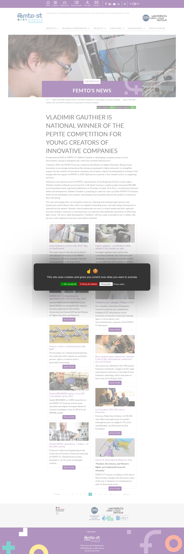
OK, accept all (69, 284)
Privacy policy (119, 284)
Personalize (106, 284)
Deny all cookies (89, 284)
